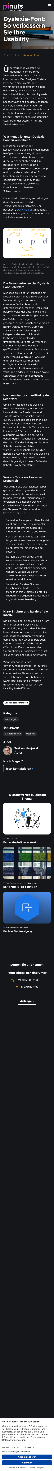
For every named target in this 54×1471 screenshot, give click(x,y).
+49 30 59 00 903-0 (28, 980)
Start (7, 55)
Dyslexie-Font (25, 209)
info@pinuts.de (29, 986)
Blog (16, 55)
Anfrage (27, 1001)
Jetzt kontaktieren (19, 769)
